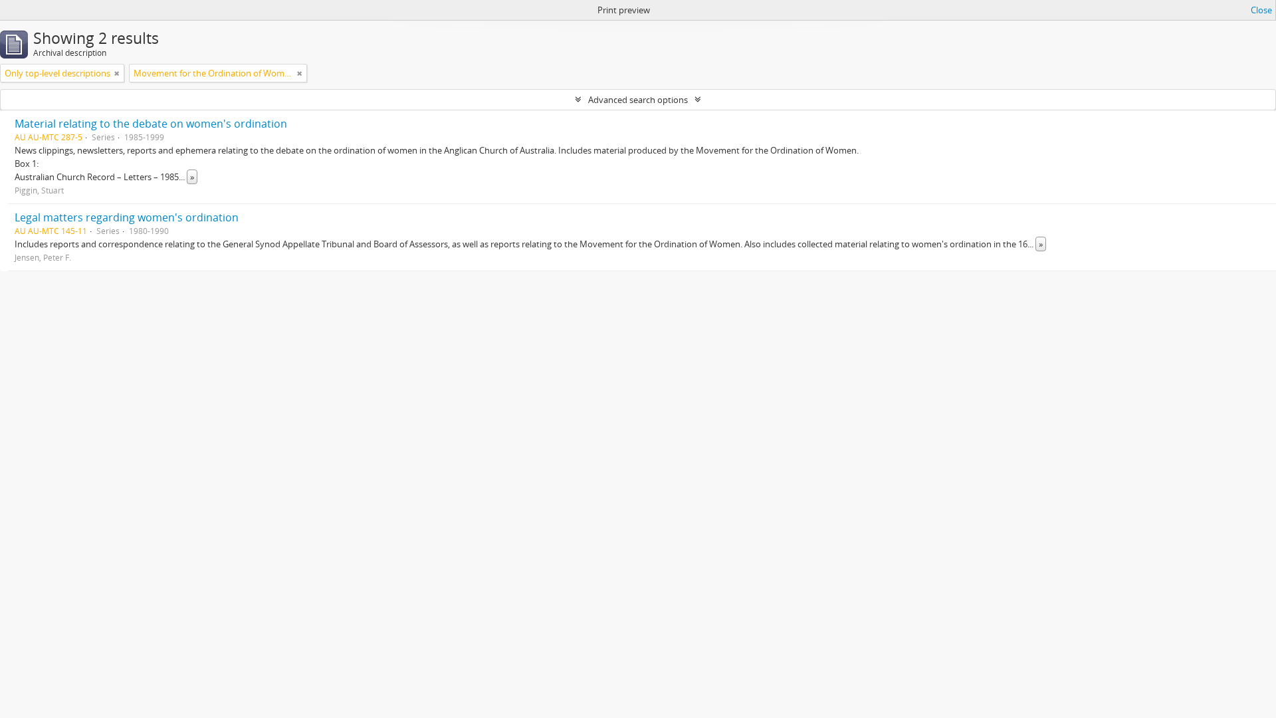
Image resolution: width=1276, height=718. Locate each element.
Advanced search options (638, 100)
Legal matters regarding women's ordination (127, 217)
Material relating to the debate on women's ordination (151, 123)
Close (1261, 10)
